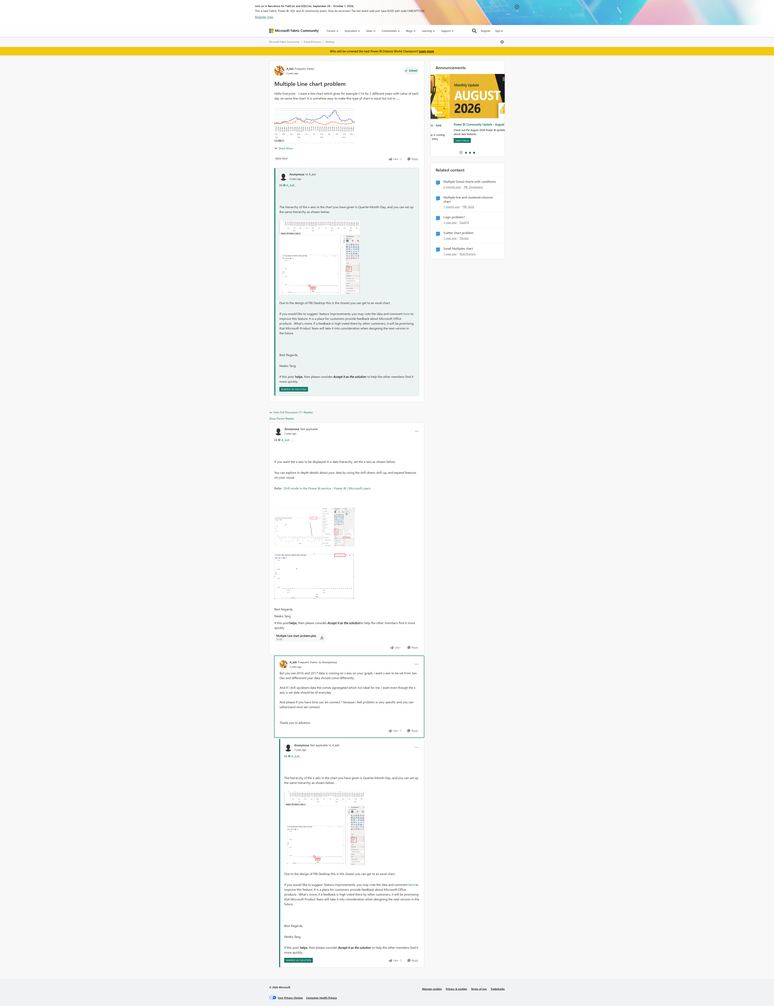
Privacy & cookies (456, 988)
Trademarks (498, 988)
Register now (264, 17)
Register (486, 30)
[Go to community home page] (294, 31)
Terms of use (479, 988)
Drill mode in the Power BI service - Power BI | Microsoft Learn (327, 488)
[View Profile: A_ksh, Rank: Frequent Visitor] (279, 71)
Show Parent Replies (281, 418)
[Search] (474, 30)
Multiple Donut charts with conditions (469, 182)
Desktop (330, 41)
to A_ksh (310, 174)
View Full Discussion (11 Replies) (293, 412)
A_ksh (290, 69)
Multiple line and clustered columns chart (468, 199)
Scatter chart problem (458, 233)
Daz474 (464, 222)
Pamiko (464, 238)
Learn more (426, 51)
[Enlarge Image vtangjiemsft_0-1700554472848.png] (314, 527)
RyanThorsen (467, 254)
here (407, 314)
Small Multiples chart (458, 248)
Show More (286, 148)
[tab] (466, 153)
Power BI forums (312, 41)
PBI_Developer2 (473, 187)
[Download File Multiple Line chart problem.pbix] (322, 637)
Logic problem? (454, 217)
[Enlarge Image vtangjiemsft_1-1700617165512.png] (319, 264)
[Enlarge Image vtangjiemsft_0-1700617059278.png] (319, 227)
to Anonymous (328, 662)
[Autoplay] (461, 153)
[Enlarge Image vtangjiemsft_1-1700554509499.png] (314, 577)
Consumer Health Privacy (321, 997)
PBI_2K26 (468, 207)
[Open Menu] (502, 42)
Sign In (499, 30)
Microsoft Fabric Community (284, 41)
